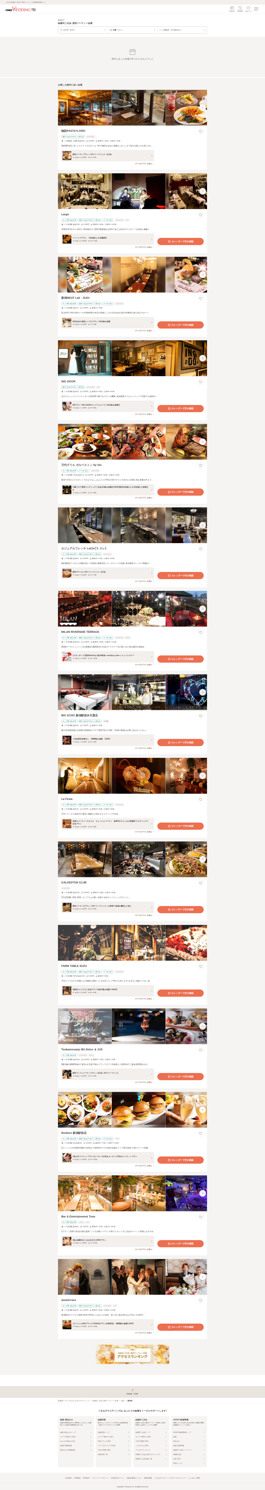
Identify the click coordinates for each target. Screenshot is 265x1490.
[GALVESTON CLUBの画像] (132, 859)
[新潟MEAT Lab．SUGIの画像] (132, 275)
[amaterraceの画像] (132, 1277)
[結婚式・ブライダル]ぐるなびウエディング (73, 1401)
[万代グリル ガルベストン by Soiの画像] (132, 442)
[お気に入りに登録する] (201, 131)
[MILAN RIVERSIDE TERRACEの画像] (132, 609)
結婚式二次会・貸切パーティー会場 (105, 1401)
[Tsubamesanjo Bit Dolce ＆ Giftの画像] (132, 1026)
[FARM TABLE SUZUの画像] (132, 943)
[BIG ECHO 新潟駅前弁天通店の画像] (132, 692)
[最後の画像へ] (202, 107)
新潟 (122, 1401)
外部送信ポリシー (117, 1478)
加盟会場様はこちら (134, 1478)
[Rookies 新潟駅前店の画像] (132, 1110)
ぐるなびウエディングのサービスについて (170, 1478)
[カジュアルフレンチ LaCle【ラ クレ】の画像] (132, 525)
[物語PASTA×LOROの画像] (132, 108)
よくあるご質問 (194, 1478)
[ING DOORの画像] (132, 358)
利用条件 (86, 1478)
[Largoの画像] (132, 191)
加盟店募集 (148, 1478)
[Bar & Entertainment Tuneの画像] (132, 1193)
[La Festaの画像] (132, 776)
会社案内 (68, 1478)
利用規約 (77, 1478)
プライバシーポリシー (100, 1478)
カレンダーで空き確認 (182, 241)
